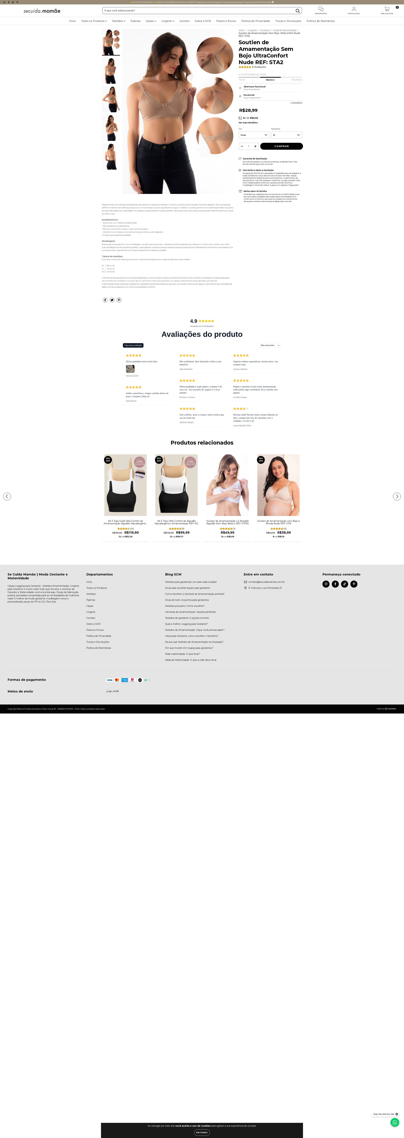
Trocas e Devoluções (288, 21)
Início (72, 21)
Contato (185, 21)
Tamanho (275, 129)
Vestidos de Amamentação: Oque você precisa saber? (195, 630)
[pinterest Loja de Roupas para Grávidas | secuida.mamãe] (17, 2)
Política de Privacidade (255, 21)
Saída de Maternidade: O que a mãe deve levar (191, 660)
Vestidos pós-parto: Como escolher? (185, 606)
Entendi (202, 1132)
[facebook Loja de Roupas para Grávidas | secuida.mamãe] (9, 2)
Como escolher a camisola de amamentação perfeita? (195, 594)
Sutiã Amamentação (284, 30)
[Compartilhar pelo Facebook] (105, 301)
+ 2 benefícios (296, 103)
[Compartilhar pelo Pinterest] (119, 301)
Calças (150, 21)
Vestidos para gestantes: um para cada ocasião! (191, 582)
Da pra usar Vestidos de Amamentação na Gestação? (194, 642)
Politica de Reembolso (321, 21)
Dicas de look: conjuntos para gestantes (187, 600)
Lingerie (167, 21)
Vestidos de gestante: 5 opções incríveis (187, 618)
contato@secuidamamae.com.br (266, 582)
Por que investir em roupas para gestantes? (189, 648)
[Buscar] (297, 11)
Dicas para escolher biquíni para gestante (187, 588)
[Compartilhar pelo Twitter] (112, 301)
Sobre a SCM (203, 21)
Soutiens (265, 30)
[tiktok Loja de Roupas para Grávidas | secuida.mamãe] (13, 2)
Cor (240, 129)
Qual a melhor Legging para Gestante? (186, 624)
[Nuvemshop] (386, 709)
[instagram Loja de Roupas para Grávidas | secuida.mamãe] (4, 2)
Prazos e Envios (226, 21)
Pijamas (135, 21)
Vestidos (118, 21)
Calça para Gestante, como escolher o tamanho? (192, 636)
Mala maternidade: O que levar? (182, 654)
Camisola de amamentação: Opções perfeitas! (190, 612)
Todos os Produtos (93, 21)
